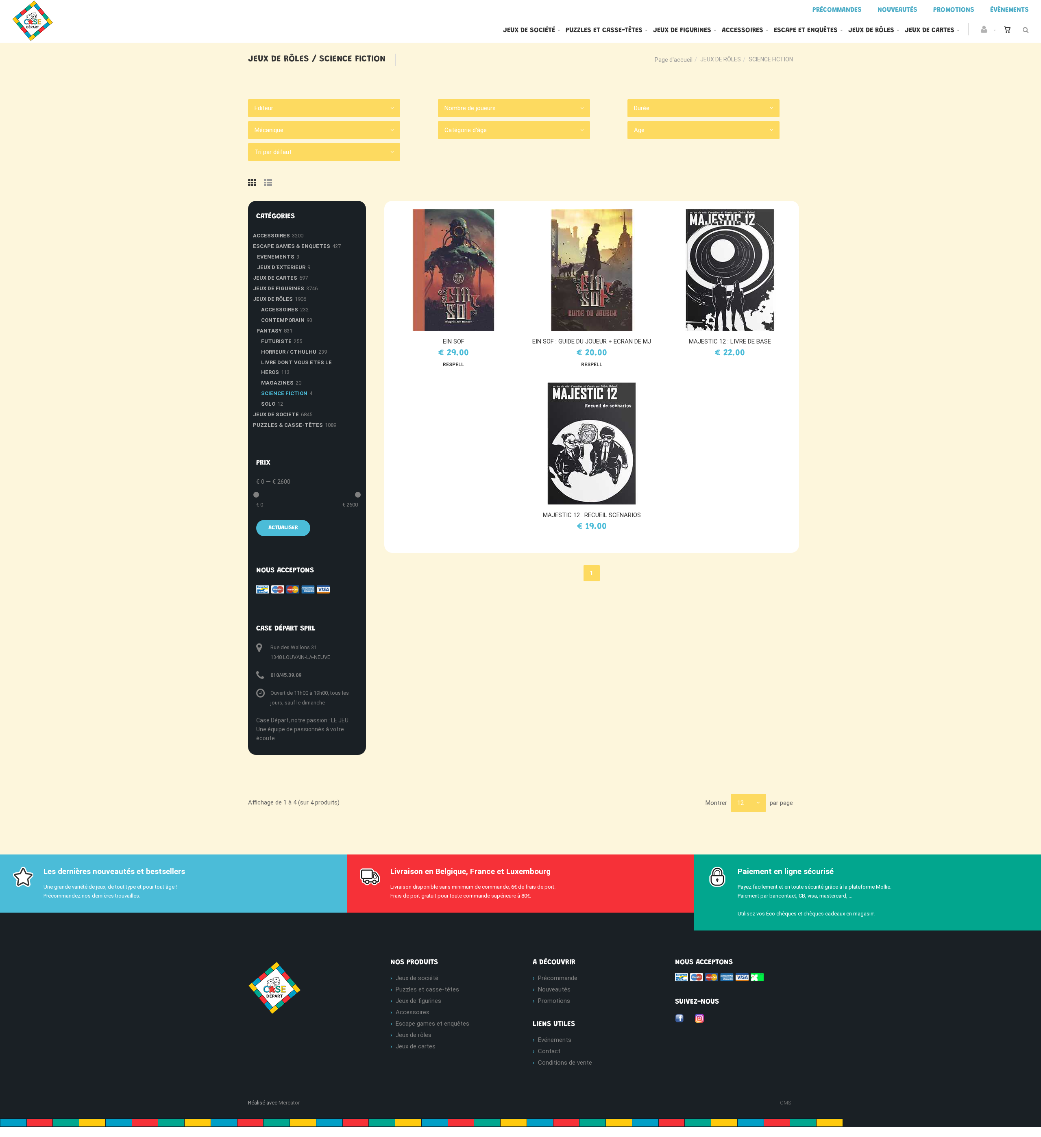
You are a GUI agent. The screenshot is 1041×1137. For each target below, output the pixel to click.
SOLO (268, 404)
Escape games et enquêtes (432, 1023)
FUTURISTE (276, 341)
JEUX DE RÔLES (720, 59)
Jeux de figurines (682, 30)
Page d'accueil (674, 60)
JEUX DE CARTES (275, 278)
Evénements (554, 1040)
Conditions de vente (565, 1062)
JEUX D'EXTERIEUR (281, 267)
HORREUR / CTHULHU (288, 352)
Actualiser (283, 528)
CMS (785, 1103)
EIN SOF (453, 341)
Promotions (554, 1000)
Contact (549, 1051)
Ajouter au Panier (457, 270)
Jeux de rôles (871, 30)
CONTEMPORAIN (283, 320)
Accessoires (742, 30)
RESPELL (453, 364)
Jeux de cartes (929, 30)
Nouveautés (554, 989)
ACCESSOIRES (271, 236)
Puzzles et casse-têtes (604, 30)
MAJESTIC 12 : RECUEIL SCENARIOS (592, 515)
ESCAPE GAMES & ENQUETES (291, 246)
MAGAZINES (277, 383)
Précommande (557, 978)
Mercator (289, 1103)
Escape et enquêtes (806, 30)
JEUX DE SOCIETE (276, 414)
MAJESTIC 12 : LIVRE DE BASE (730, 341)
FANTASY (269, 331)
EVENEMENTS (275, 257)
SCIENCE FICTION (284, 393)
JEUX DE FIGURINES (278, 288)
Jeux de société (529, 30)
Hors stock (734, 270)
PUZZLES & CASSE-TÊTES (288, 425)
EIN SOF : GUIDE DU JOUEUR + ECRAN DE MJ (591, 341)
